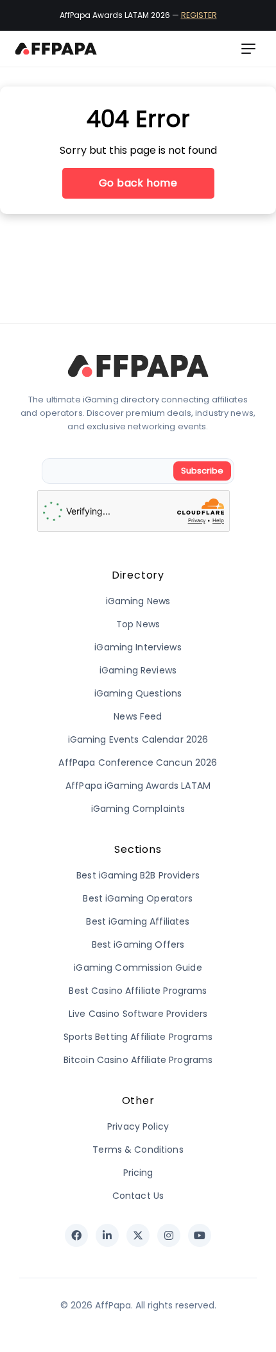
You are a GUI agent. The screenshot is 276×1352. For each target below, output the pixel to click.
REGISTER (199, 15)
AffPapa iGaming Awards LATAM (138, 785)
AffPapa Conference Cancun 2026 (137, 762)
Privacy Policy (138, 1126)
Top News (138, 624)
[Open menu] (248, 49)
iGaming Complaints (138, 808)
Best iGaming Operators (138, 898)
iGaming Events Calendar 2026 (138, 739)
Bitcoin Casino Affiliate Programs (138, 1059)
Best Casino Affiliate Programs (138, 990)
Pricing (138, 1172)
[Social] (76, 1235)
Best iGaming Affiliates (137, 921)
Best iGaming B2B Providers (138, 875)
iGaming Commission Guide (138, 967)
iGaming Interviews (138, 647)
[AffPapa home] (56, 49)
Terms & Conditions (138, 1149)
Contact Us (138, 1195)
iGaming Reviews (138, 670)
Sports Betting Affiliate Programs (138, 1036)
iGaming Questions (138, 693)
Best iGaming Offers (138, 944)
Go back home (138, 183)
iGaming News (138, 601)
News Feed (138, 716)
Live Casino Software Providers (138, 1013)
